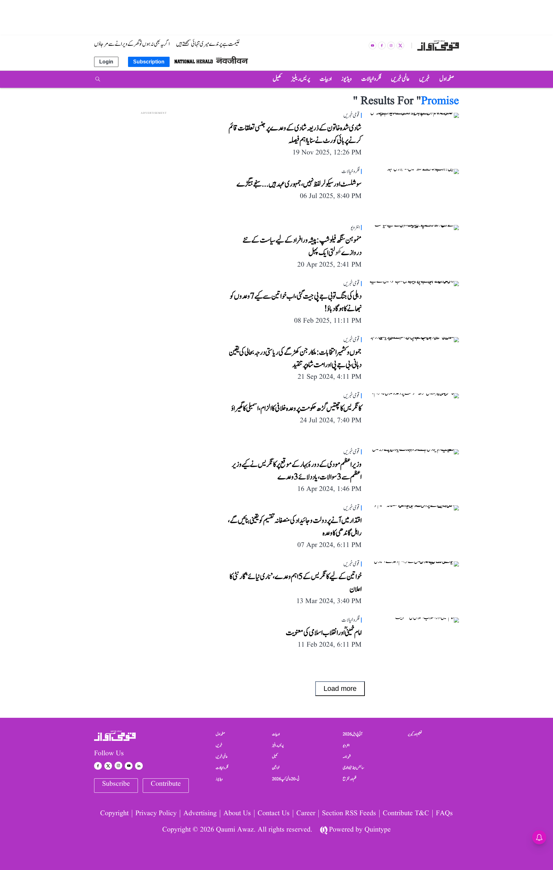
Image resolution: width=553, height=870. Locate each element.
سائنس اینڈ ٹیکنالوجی (353, 768)
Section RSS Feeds (349, 813)
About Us (237, 813)
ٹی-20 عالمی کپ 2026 (286, 779)
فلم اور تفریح (350, 779)
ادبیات (276, 734)
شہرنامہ (347, 756)
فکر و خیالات (222, 768)
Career (305, 813)
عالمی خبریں (222, 756)
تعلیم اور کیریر (415, 734)
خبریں (219, 745)
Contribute (166, 784)
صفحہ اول (220, 734)
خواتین (276, 768)
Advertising (200, 813)
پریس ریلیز (278, 745)
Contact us (274, 813)
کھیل (275, 756)
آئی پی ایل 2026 (352, 734)
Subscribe (116, 784)
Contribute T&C (406, 813)
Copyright (114, 813)
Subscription (148, 61)
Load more (340, 688)
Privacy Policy (156, 813)
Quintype (378, 830)
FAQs (444, 813)
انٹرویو (346, 745)
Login (106, 61)
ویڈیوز (219, 779)
